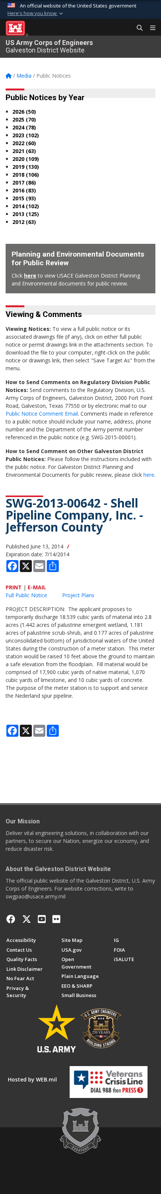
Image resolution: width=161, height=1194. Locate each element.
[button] (35, 13)
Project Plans (78, 595)
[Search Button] (137, 28)
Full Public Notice (26, 595)
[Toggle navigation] (149, 28)
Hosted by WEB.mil (32, 1079)
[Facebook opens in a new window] (10, 919)
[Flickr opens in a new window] (56, 919)
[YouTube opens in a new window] (42, 919)
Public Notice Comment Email (42, 413)
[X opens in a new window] (26, 919)
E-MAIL (37, 587)
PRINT (14, 587)
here (30, 275)
